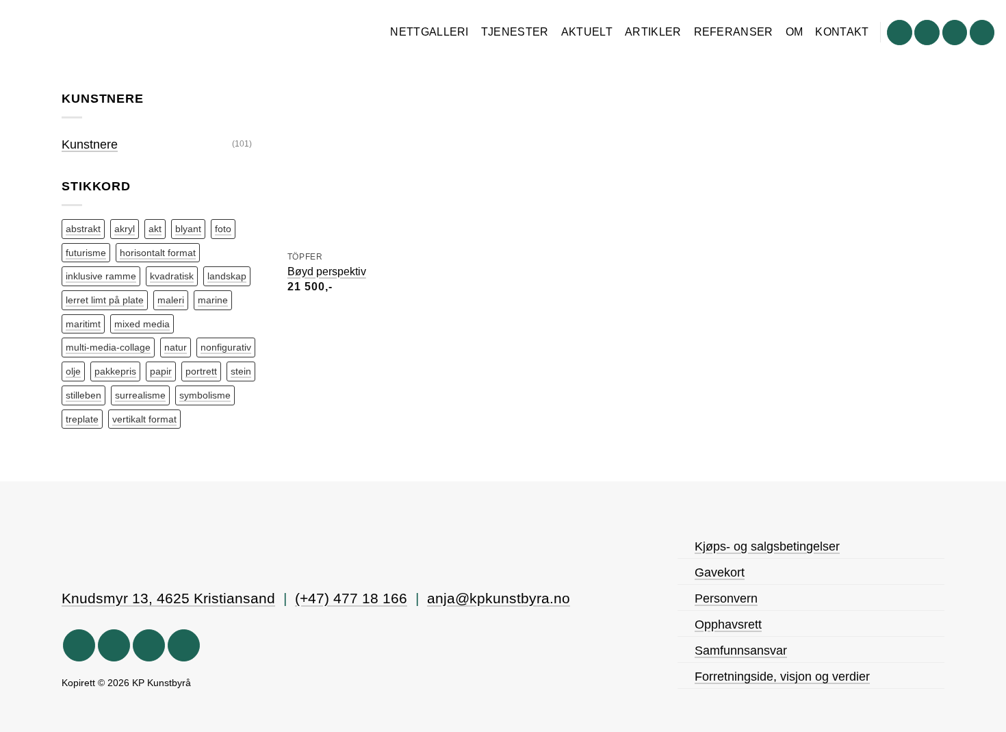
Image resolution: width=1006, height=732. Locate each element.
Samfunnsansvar (741, 650)
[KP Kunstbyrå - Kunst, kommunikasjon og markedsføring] (97, 35)
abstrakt (83, 228)
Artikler (653, 32)
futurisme (86, 252)
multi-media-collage (108, 347)
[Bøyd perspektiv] (364, 166)
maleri (170, 299)
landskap (226, 275)
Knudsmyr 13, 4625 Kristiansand (168, 598)
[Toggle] (261, 145)
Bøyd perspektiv (326, 271)
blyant (188, 228)
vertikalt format (144, 419)
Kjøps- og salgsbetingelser (767, 546)
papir (161, 371)
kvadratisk (172, 275)
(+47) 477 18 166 (351, 598)
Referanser (733, 32)
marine (213, 299)
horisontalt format (158, 252)
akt (155, 228)
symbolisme (205, 395)
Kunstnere (90, 144)
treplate (82, 419)
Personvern (726, 598)
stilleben (83, 395)
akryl (124, 228)
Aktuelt (586, 32)
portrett (201, 371)
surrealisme (140, 395)
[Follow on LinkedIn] (982, 32)
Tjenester (515, 32)
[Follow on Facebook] (899, 32)
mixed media (142, 323)
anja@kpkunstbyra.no (498, 598)
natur (175, 347)
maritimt (83, 323)
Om (794, 32)
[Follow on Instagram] (927, 32)
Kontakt (841, 32)
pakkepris (115, 371)
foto (223, 228)
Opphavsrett (728, 624)
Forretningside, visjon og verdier (782, 676)
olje (73, 371)
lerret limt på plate (105, 299)
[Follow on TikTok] (955, 32)
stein (241, 371)
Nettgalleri (429, 32)
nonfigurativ (226, 347)
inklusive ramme (101, 275)
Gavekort (720, 572)
